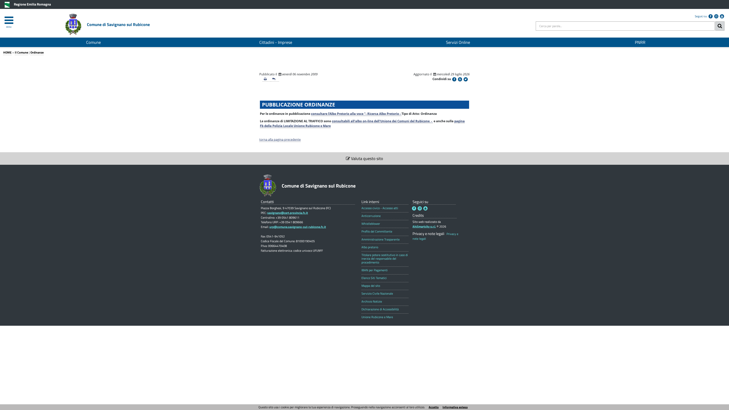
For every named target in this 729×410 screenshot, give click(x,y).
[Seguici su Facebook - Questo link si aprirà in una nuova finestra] (710, 16)
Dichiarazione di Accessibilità (380, 309)
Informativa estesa (455, 407)
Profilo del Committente (376, 231)
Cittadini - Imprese (275, 42)
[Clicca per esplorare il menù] (9, 18)
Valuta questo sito (366, 158)
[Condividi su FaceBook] (454, 79)
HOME (7, 52)
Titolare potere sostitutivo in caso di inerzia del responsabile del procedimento (384, 258)
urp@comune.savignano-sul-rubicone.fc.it (297, 227)
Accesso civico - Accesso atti (379, 208)
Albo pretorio (369, 247)
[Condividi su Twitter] (466, 79)
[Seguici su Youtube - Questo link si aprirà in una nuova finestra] (722, 16)
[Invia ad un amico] (275, 79)
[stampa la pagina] (266, 79)
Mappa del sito (370, 286)
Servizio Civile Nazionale (377, 293)
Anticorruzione (371, 216)
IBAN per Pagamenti (374, 270)
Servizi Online (458, 42)
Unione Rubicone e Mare (377, 317)
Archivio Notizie (371, 301)
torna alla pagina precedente (280, 139)
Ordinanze (37, 52)
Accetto (434, 407)
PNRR (640, 42)
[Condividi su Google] (460, 79)
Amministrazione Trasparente (380, 239)
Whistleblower (370, 224)
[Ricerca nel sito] (719, 26)
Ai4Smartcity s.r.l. (424, 226)
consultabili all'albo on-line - (382, 121)
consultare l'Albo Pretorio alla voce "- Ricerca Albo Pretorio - (356, 114)
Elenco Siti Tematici (374, 278)
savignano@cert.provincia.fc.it (287, 213)
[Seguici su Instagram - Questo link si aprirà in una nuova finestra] (716, 16)
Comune (93, 42)
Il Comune (21, 52)
